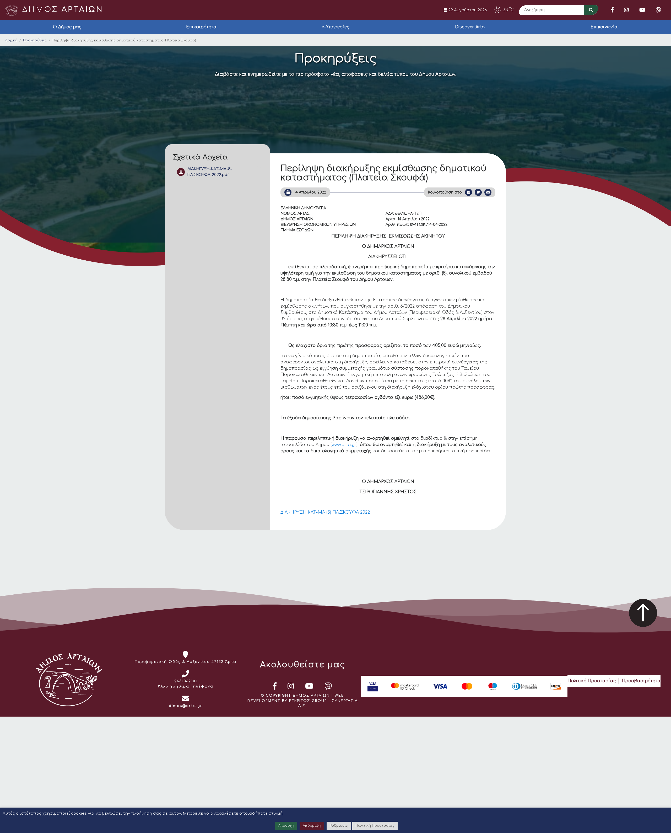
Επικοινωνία (604, 27)
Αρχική (11, 40)
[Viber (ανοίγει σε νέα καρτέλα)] (658, 10)
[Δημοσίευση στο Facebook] (468, 192)
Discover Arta (470, 27)
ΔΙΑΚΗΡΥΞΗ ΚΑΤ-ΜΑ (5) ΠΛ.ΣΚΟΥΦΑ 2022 (325, 512)
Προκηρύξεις (35, 40)
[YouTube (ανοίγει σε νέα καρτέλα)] (642, 10)
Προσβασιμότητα (641, 681)
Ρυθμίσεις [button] (339, 825)
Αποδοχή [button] (286, 825)
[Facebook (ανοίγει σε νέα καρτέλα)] (612, 10)
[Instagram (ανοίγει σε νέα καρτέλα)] (626, 10)
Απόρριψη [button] (312, 825)
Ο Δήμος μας (67, 27)
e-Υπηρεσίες (335, 27)
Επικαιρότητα (201, 27)
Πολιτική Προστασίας (591, 681)
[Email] (487, 192)
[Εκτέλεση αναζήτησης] (591, 10)
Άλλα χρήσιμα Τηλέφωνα (185, 686)
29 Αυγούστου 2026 (467, 10)
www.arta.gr (344, 444)
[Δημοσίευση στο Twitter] (478, 192)
